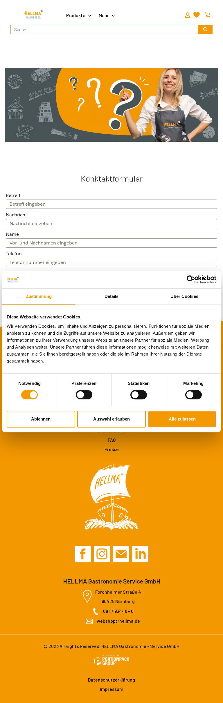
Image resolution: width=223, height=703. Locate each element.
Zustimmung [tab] (39, 296)
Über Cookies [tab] (184, 296)
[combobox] (102, 29)
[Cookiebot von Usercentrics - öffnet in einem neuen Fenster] (191, 279)
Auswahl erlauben (111, 418)
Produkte (75, 15)
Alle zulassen (182, 418)
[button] (186, 15)
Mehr (104, 15)
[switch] (84, 394)
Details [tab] (112, 296)
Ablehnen (41, 418)
